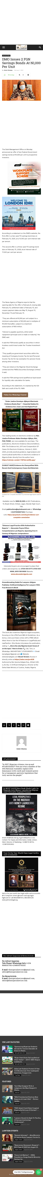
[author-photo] (21, 746)
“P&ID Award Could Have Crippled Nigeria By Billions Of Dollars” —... (26, 1109)
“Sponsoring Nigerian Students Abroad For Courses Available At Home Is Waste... (25, 1049)
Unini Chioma (8, 70)
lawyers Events (19, 1139)
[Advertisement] (21, 22)
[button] (3, 47)
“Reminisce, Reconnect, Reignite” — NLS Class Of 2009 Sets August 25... (27, 1146)
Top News (17, 1075)
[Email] (23, 725)
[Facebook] (14, 725)
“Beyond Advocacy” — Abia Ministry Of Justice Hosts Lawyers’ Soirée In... (27, 1136)
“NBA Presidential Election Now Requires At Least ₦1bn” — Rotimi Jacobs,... (26, 1099)
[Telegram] (28, 725)
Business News (6, 55)
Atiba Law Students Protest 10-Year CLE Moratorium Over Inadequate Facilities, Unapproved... (27, 1071)
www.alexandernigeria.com (21, 574)
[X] (9, 725)
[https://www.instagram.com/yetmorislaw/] (21, 875)
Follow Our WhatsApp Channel (15, 395)
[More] (28, 75)
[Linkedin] (18, 725)
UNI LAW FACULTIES (20, 1053)
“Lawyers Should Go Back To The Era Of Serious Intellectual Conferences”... (27, 1120)
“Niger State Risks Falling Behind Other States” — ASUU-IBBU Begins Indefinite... (27, 1060)
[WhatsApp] (4, 725)
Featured (17, 1092)
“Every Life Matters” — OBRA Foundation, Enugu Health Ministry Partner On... (27, 1157)
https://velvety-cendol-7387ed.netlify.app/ (18, 460)
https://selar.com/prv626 (24, 659)
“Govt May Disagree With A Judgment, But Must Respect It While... (25, 1088)
